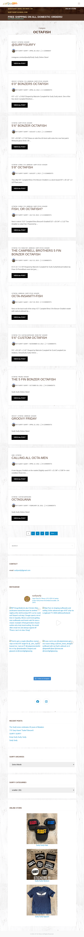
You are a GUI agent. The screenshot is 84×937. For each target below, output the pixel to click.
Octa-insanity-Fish (27, 296)
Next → (53, 533)
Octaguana (21, 499)
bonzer (26, 42)
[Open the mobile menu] (79, 3)
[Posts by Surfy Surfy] (14, 51)
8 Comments (50, 385)
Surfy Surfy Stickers (42, 881)
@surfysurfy (24, 44)
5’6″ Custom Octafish (29, 337)
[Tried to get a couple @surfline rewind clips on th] (25, 656)
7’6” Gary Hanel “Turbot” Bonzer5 (21, 730)
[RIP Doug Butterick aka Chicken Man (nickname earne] (25, 623)
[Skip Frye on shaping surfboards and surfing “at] (59, 623)
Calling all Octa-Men (30, 458)
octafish (20, 42)
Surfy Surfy (23, 51)
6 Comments (47, 424)
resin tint (24, 248)
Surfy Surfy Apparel (42, 917)
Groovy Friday (24, 418)
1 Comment (46, 51)
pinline (20, 377)
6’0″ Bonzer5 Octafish (30, 84)
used (13, 455)
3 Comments (48, 173)
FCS (25, 81)
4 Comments (51, 505)
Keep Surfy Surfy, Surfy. (18, 737)
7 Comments (51, 344)
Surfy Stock (38, 81)
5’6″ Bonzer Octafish (29, 125)
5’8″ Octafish (22, 167)
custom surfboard (27, 335)
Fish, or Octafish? (27, 209)
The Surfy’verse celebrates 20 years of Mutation (26, 727)
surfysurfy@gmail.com (17, 12)
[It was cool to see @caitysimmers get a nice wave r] (59, 656)
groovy (14, 42)
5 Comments (46, 215)
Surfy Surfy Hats (42, 845)
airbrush (30, 81)
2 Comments (47, 90)
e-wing (20, 164)
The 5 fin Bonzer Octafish (34, 379)
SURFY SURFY (15, 734)
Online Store (70, 9)
